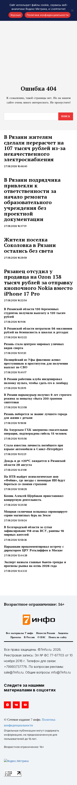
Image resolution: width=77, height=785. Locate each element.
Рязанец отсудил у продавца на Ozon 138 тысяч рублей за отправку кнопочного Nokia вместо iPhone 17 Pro (38, 282)
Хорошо (15, 15)
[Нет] (72, 10)
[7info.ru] (38, 619)
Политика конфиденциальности (48, 15)
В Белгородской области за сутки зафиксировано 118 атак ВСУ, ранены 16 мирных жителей (34, 530)
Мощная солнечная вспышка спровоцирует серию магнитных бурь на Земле (36, 513)
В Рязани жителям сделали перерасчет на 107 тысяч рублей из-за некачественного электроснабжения (34, 148)
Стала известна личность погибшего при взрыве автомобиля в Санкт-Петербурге (33, 447)
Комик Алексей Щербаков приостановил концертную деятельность (33, 497)
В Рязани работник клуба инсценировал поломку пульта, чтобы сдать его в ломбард (36, 381)
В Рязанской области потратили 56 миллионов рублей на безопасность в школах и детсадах (38, 330)
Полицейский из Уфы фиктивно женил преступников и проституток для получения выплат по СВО (36, 363)
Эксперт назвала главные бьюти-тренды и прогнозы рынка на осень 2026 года (35, 564)
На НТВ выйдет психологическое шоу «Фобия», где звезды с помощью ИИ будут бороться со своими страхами (34, 480)
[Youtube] (25, 704)
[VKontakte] (16, 704)
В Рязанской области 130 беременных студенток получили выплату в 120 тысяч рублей (34, 312)
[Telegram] (7, 704)
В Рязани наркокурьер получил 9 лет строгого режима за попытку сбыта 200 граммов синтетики (37, 398)
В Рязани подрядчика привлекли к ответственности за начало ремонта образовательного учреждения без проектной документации (32, 199)
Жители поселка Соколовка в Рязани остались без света (30, 245)
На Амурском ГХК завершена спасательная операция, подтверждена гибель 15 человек (36, 431)
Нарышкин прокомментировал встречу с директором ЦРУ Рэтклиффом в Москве (34, 548)
